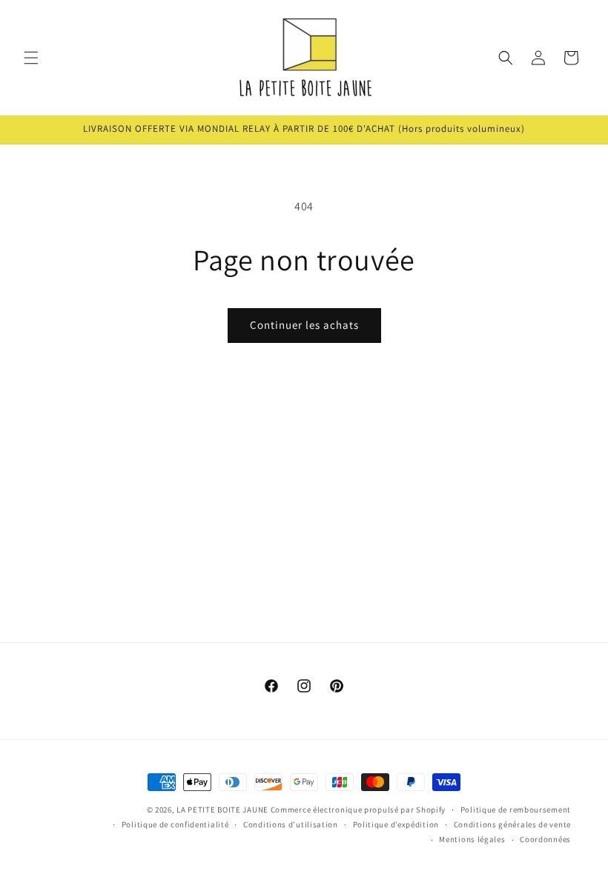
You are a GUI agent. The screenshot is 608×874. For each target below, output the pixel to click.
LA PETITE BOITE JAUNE (222, 809)
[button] (31, 57)
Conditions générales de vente (512, 824)
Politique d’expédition (396, 824)
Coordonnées (545, 839)
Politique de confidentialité (175, 824)
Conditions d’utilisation (290, 824)
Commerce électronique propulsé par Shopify (358, 809)
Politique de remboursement (515, 809)
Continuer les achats (304, 325)
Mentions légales (472, 839)
